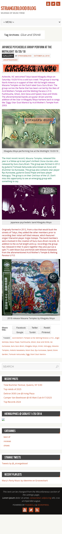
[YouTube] (48, 4)
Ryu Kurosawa (40, 350)
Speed (49, 350)
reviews (7, 441)
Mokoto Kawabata (48, 249)
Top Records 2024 (12, 401)
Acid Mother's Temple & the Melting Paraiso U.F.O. (33, 338)
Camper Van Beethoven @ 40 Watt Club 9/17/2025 (28, 397)
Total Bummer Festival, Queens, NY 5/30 (23, 385)
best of (7, 437)
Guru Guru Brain (45, 85)
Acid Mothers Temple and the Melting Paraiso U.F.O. (27, 91)
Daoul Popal (14, 342)
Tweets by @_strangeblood (15, 463)
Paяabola (30, 505)
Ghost (17, 94)
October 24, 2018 (41, 56)
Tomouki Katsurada (17, 354)
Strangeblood (24, 56)
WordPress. (43, 505)
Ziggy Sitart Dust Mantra (36, 354)
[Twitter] (53, 4)
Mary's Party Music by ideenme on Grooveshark (25, 480)
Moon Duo (19, 249)
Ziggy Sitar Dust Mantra (17, 102)
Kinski (32, 249)
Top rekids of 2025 (12, 389)
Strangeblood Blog (18, 8)
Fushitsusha (7, 94)
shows (7, 445)
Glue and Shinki (43, 342)
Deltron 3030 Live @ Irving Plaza (19, 393)
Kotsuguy (47, 346)
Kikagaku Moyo (45, 76)
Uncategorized (10, 60)
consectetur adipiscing (40, 497)
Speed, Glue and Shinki (46, 94)
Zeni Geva (26, 94)
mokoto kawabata (17, 350)
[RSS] (58, 4)
